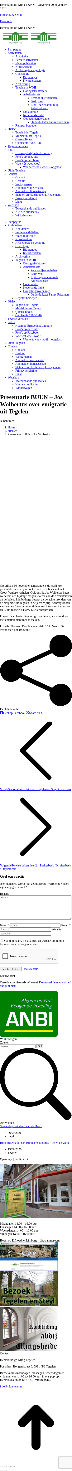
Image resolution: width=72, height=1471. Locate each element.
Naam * (5, 925)
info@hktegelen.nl (11, 14)
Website (56, 929)
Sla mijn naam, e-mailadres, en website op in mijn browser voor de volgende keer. (32, 942)
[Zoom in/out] (13, 1466)
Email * (66, 925)
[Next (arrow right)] (5, 1470)
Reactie (4, 893)
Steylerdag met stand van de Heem (21, 1126)
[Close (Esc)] (1, 1466)
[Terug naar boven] (36, 1462)
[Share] (5, 1466)
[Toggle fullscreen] (9, 1466)
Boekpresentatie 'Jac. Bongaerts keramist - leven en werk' (35, 1142)
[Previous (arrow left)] (1, 1470)
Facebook (6, 21)
